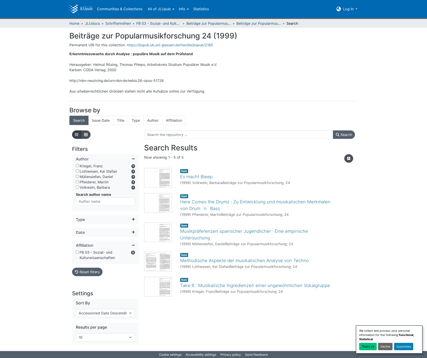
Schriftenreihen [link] (118, 23)
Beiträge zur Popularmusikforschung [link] (208, 23)
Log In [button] (349, 9)
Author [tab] (153, 120)
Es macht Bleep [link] (196, 176)
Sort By (83, 303)
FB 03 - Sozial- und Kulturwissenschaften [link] (158, 23)
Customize (404, 346)
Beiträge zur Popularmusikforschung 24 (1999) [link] (258, 23)
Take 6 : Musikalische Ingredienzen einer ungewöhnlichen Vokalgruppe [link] (255, 285)
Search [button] (345, 134)
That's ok (368, 346)
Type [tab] (136, 120)
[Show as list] (76, 134)
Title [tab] (120, 120)
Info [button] (182, 9)
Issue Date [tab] (101, 120)
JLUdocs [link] (92, 23)
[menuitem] (160, 9)
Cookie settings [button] (170, 354)
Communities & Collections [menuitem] (119, 9)
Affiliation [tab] (174, 120)
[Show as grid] (86, 134)
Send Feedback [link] (256, 354)
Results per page (91, 327)
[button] (81, 8)
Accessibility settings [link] (201, 354)
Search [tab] (79, 120)
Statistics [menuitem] (201, 9)
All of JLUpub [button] (159, 9)
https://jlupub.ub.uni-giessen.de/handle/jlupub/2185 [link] (170, 45)
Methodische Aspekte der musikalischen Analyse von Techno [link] (244, 260)
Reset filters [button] (89, 272)
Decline (385, 346)
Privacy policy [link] (230, 354)
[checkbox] (77, 165)
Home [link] (74, 23)
